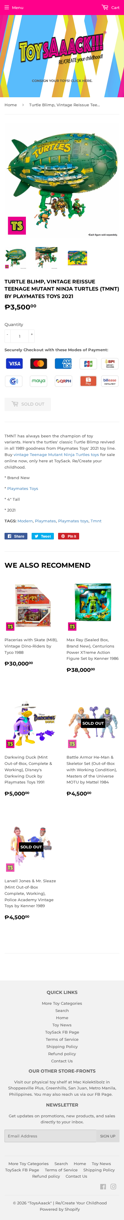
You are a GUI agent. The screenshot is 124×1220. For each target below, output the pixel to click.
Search (62, 1010)
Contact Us (62, 1060)
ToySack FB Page (62, 1032)
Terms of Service (62, 1039)
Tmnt (96, 520)
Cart (114, 7)
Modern (25, 520)
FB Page (103, 1094)
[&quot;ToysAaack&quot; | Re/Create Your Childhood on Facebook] (103, 1187)
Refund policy (62, 1053)
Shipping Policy (62, 1046)
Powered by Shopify (60, 1209)
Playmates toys (73, 520)
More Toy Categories (62, 1003)
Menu (17, 7)
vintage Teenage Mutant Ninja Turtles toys (56, 454)
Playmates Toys (22, 488)
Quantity (14, 324)
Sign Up (108, 1136)
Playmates (45, 520)
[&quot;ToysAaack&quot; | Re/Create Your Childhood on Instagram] (113, 1187)
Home (11, 104)
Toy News (62, 1024)
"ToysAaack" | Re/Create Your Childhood (67, 1202)
